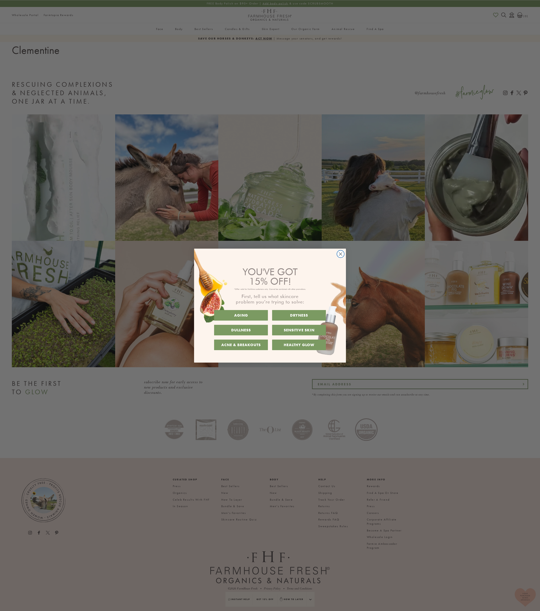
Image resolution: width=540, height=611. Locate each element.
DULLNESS (241, 330)
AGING (241, 315)
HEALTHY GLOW (299, 344)
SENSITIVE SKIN (299, 330)
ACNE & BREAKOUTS (241, 344)
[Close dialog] (340, 254)
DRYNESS (299, 315)
